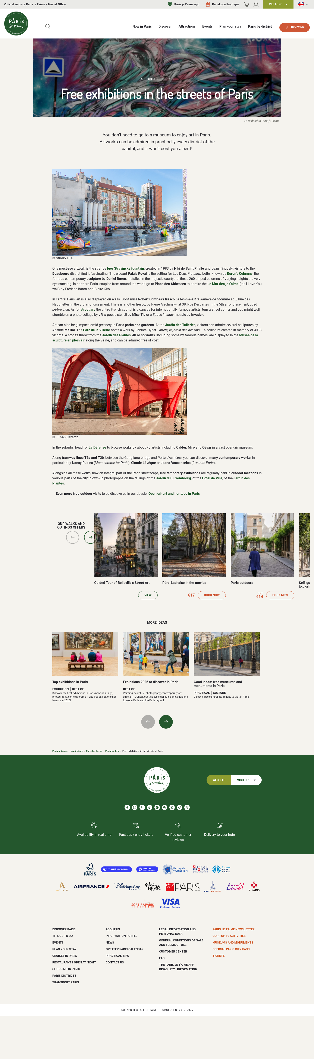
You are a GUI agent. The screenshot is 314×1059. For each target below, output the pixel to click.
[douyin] (172, 807)
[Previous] (72, 537)
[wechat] (164, 807)
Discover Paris (64, 929)
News (110, 942)
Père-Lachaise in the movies (184, 583)
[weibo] (179, 807)
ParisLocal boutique (225, 4)
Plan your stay (64, 949)
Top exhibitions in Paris (70, 682)
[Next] (90, 537)
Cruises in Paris (64, 955)
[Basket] (246, 4)
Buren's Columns (239, 274)
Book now (212, 595)
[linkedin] (142, 807)
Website (219, 780)
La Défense (97, 447)
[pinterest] (157, 807)
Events (58, 942)
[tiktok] (149, 807)
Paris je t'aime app (186, 4)
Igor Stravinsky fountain (125, 268)
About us (113, 929)
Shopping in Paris (66, 969)
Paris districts (64, 975)
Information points (121, 936)
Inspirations (77, 751)
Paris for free (112, 751)
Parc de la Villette (96, 330)
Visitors (244, 780)
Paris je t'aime (60, 751)
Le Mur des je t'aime (223, 284)
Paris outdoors (242, 583)
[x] (187, 807)
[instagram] (134, 807)
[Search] (48, 26)
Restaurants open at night (74, 962)
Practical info (117, 955)
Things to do (62, 936)
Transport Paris (65, 982)
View (147, 595)
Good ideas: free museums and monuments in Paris (218, 684)
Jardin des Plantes (116, 335)
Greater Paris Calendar (125, 949)
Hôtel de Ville (212, 478)
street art (88, 309)
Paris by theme (94, 751)
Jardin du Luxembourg (173, 478)
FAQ (162, 958)
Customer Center (173, 951)
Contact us (115, 962)
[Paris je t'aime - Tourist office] (16, 23)
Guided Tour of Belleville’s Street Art (122, 583)
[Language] (304, 4)
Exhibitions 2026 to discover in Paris (150, 682)
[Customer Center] (256, 4)
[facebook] (127, 807)
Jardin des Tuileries (180, 325)
